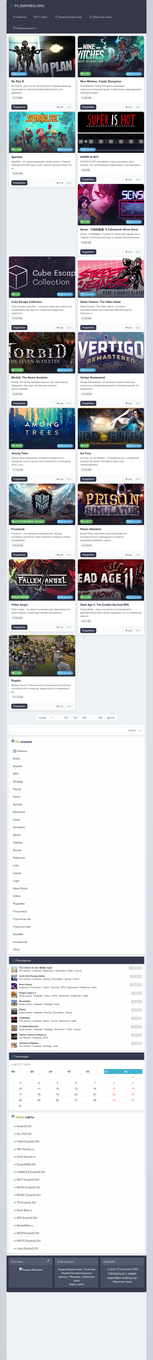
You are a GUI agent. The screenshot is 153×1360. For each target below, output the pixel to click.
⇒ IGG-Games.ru (23, 1149)
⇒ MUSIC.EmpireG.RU (27, 1195)
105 (84, 717)
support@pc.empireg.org (121, 1278)
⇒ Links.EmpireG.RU (25, 1248)
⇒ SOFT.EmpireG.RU (26, 1179)
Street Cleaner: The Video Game (100, 302)
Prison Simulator (90, 529)
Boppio (16, 680)
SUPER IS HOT (89, 157)
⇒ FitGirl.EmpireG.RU (26, 1141)
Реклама (75, 1276)
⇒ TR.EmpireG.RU (24, 1202)
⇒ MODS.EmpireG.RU (26, 1187)
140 (100, 717)
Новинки (21, 17)
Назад (42, 717)
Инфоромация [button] (25, 28)
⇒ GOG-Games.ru (24, 1156)
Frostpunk (18, 529)
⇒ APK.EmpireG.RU (25, 1218)
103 (66, 717)
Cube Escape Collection (26, 302)
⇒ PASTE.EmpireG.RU (26, 1240)
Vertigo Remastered (92, 377)
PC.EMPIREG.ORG (29, 5)
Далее (111, 717)
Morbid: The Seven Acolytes (29, 377)
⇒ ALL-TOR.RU (22, 1134)
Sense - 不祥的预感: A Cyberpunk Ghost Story (109, 229)
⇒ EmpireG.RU (22, 1126)
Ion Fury (85, 453)
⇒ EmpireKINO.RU (24, 1164)
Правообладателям (69, 17)
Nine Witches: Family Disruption (100, 81)
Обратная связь (102, 17)
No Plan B (17, 81)
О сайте (42, 17)
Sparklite (17, 157)
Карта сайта (76, 1284)
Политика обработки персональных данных (76, 1272)
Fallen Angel (19, 604)
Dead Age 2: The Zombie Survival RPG (104, 604)
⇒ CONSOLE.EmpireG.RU (29, 1172)
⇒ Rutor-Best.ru (22, 1210)
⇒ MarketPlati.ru (23, 1225)
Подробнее (19, 107)
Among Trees (19, 453)
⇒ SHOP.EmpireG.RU (26, 1233)
